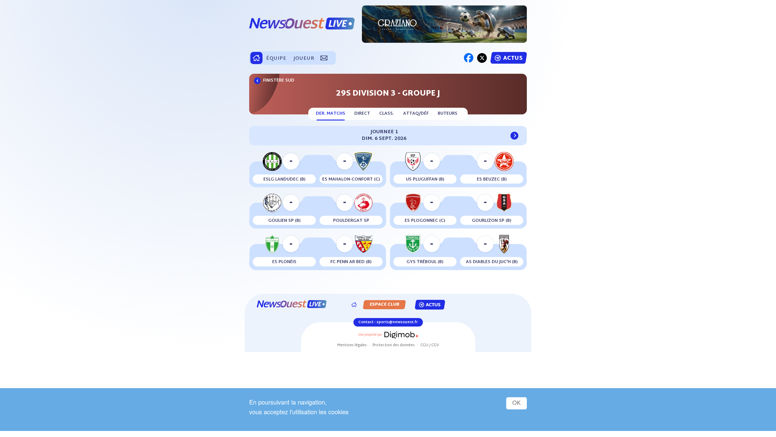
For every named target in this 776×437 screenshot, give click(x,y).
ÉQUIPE (276, 58)
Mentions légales (352, 345)
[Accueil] (354, 304)
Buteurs (447, 113)
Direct (362, 113)
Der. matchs (330, 113)
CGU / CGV (429, 345)
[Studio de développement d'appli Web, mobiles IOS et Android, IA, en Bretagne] (401, 335)
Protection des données (394, 345)
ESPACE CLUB (384, 304)
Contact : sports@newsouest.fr (388, 322)
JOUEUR (303, 58)
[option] (444, 24)
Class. (386, 113)
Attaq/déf (416, 113)
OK (516, 403)
